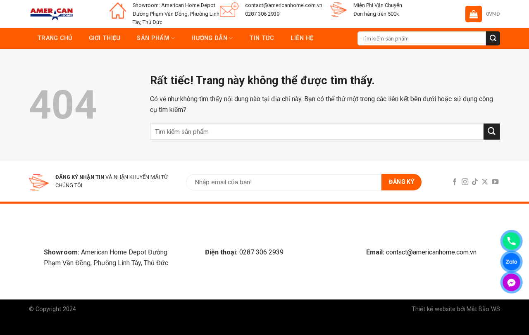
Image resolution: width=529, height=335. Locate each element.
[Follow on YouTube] (495, 182)
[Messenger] (511, 282)
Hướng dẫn (209, 38)
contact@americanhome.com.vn (431, 252)
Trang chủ (54, 38)
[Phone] (511, 241)
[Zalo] (511, 261)
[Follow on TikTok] (475, 182)
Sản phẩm (153, 38)
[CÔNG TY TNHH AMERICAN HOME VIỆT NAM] (51, 14)
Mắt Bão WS (483, 309)
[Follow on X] (484, 182)
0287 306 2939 (261, 252)
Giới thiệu (105, 38)
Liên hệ (302, 38)
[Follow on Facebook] (454, 182)
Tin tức (261, 38)
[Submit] (493, 38)
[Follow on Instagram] (464, 182)
